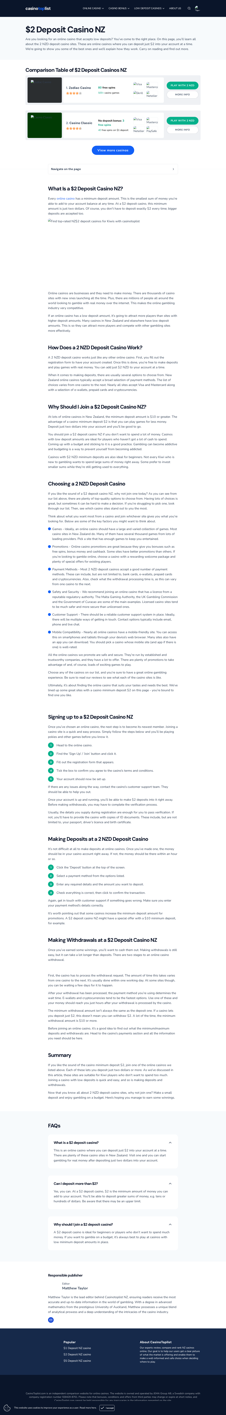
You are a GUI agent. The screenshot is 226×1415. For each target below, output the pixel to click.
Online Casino (92, 8)
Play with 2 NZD (183, 85)
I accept (110, 1408)
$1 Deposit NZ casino (77, 1348)
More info (182, 94)
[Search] (189, 8)
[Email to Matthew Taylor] (51, 1320)
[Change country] (198, 8)
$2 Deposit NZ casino (77, 1354)
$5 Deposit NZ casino (77, 1361)
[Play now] (45, 90)
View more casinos (112, 150)
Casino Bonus (118, 8)
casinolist (37, 8)
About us (175, 8)
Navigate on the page (66, 169)
